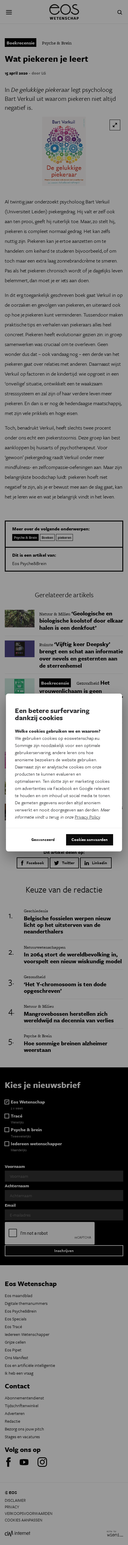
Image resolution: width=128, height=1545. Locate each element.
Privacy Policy (87, 817)
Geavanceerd (43, 839)
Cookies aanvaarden (89, 839)
